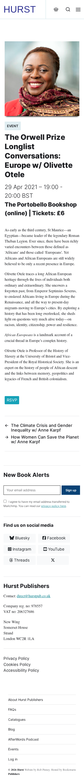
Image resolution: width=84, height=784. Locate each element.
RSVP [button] (12, 400)
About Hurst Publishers (25, 700)
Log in (13, 759)
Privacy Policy (16, 658)
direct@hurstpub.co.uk (33, 595)
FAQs (12, 709)
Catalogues (16, 719)
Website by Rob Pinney (37, 769)
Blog (11, 729)
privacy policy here (53, 506)
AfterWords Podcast (23, 739)
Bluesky (22, 538)
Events (13, 749)
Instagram (21, 549)
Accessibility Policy (21, 670)
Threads (21, 560)
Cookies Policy (17, 664)
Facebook (56, 538)
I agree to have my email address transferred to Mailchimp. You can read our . (37, 504)
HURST (20, 9)
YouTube (55, 549)
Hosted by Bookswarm (63, 769)
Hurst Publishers (16, 772)
